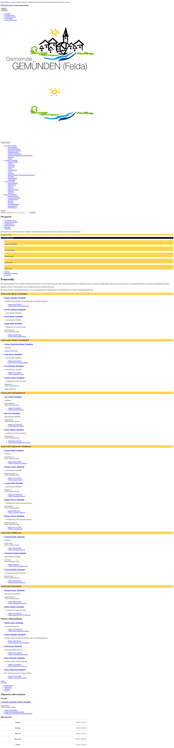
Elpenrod (10, 186)
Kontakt (6, 690)
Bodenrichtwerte (12, 206)
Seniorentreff (11, 180)
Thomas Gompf (14, 590)
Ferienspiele (11, 165)
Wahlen (10, 159)
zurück (3, 681)
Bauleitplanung (12, 207)
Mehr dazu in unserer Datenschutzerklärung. (15, 5)
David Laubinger (15, 309)
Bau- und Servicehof (14, 149)
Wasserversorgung (13, 196)
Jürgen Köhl (13, 323)
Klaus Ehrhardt (14, 658)
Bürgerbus (11, 176)
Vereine (10, 168)
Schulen (10, 163)
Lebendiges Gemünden (11, 160)
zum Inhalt (7, 13)
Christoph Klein (14, 537)
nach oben (4, 682)
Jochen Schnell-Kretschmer (18, 344)
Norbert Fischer (14, 378)
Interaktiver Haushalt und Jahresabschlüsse (20, 155)
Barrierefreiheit (8, 685)
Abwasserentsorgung (14, 198)
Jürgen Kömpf (14, 450)
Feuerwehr (11, 167)
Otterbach (11, 191)
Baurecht (10, 201)
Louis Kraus (13, 354)
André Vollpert (14, 430)
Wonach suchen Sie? (7, 212)
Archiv (10, 172)
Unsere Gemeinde (9, 181)
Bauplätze (11, 202)
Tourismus (11, 173)
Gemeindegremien (13, 152)
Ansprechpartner (12, 147)
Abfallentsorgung (13, 199)
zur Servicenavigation (10, 20)
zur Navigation (8, 18)
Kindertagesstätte (13, 162)
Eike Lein (12, 413)
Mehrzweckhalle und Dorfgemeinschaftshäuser (21, 175)
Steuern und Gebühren (14, 150)
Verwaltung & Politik (10, 145)
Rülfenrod (11, 193)
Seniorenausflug (12, 178)
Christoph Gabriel (15, 553)
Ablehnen (3, 8)
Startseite (7, 271)
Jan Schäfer (13, 397)
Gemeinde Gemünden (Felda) (16, 702)
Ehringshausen (12, 185)
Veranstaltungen (12, 170)
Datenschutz (7, 687)
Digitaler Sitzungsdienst (15, 154)
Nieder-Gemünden (13, 189)
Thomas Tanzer (14, 467)
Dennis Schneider (15, 298)
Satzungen (11, 157)
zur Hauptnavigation (10, 17)
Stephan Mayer (14, 500)
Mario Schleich (14, 607)
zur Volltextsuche (9, 15)
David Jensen (13, 316)
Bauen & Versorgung (10, 194)
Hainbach (11, 188)
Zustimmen (4, 10)
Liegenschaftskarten (13, 204)
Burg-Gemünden (13, 183)
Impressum (7, 689)
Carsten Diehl (13, 483)
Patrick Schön (13, 623)
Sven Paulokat (14, 366)
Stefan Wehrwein (14, 670)
